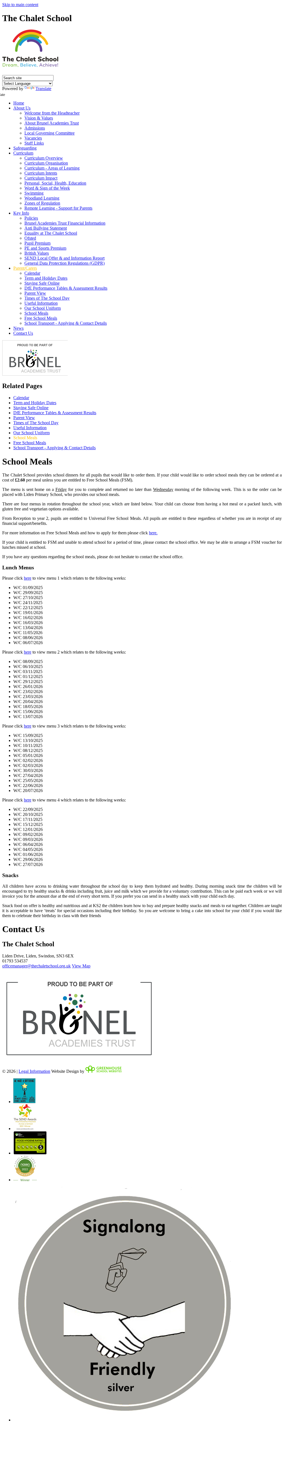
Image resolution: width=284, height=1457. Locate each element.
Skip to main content (20, 4)
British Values (36, 253)
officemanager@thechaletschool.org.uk (36, 966)
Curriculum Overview (43, 158)
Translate (43, 88)
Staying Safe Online (42, 283)
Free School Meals (40, 318)
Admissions (34, 128)
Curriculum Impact (40, 178)
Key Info (21, 213)
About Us (22, 108)
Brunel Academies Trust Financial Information (64, 223)
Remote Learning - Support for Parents (58, 208)
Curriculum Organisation (46, 163)
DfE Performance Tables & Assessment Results (65, 288)
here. (153, 532)
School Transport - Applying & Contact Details (65, 323)
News (18, 328)
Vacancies (33, 138)
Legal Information (34, 1071)
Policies (31, 218)
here (27, 578)
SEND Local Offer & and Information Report (64, 258)
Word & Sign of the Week (47, 188)
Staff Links (34, 143)
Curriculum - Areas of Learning (52, 168)
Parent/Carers (25, 268)
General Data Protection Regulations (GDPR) (64, 263)
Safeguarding (25, 148)
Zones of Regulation (42, 203)
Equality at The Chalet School (50, 233)
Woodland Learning (41, 198)
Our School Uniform (42, 308)
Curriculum (23, 153)
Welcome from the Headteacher (52, 113)
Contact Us (23, 333)
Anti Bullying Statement (45, 228)
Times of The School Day (47, 298)
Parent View (35, 293)
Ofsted (30, 238)
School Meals (36, 313)
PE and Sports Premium (45, 248)
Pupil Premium (37, 243)
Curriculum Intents (40, 173)
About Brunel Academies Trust (51, 123)
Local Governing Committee (49, 133)
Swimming (34, 193)
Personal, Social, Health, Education (55, 183)
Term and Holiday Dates (45, 278)
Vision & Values (38, 118)
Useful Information (41, 303)
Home (18, 103)
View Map (81, 966)
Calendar (32, 273)
